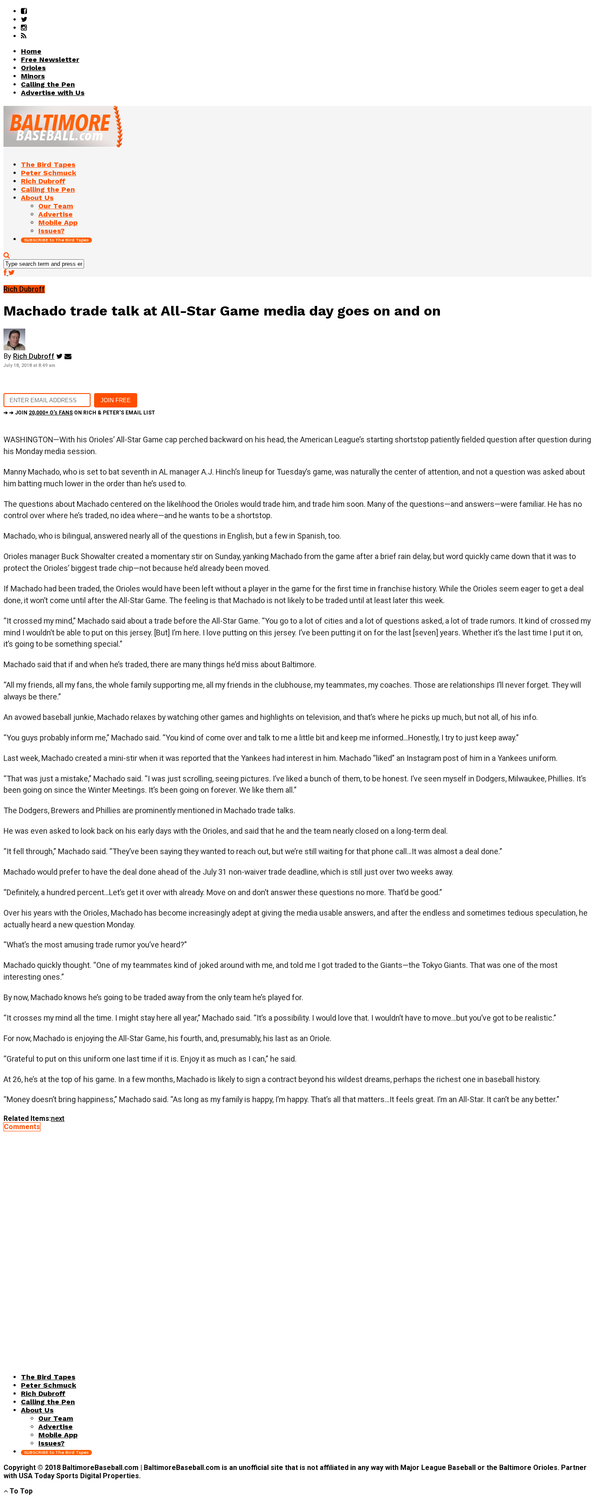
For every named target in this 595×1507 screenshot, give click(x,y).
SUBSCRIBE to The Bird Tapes (56, 240)
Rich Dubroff (33, 356)
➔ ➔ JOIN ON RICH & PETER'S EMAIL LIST (79, 413)
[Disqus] (297, 1240)
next (57, 1118)
